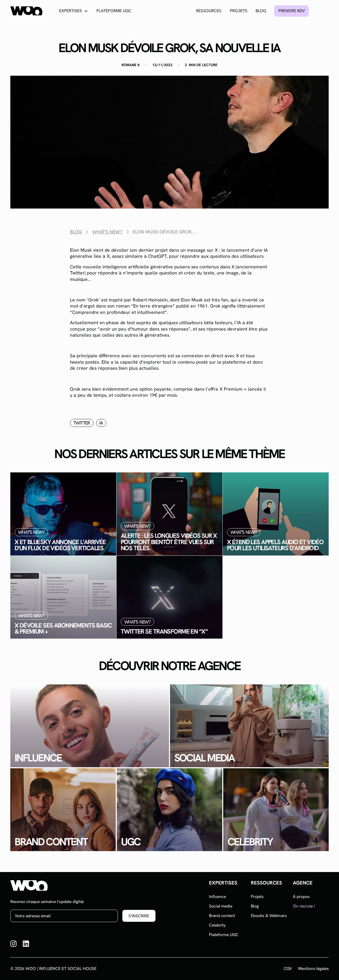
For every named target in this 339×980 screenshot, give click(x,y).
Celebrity (217, 925)
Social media (220, 906)
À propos (301, 896)
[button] (73, 11)
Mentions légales (313, 968)
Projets (238, 10)
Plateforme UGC (113, 10)
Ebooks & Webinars (269, 915)
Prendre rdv (291, 10)
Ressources (208, 10)
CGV (288, 968)
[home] (26, 10)
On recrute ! (304, 906)
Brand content (222, 915)
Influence (217, 896)
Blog (261, 10)
